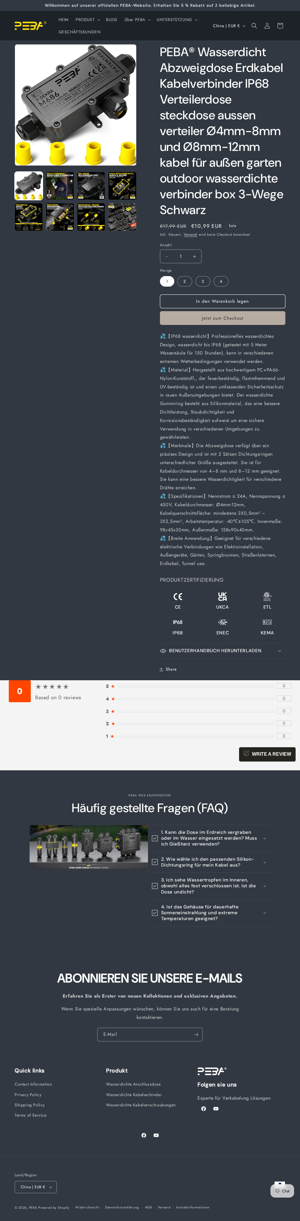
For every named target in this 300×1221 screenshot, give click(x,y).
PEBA (33, 1207)
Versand (190, 234)
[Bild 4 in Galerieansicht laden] (122, 186)
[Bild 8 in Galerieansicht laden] (122, 217)
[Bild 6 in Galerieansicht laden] (60, 217)
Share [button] (171, 669)
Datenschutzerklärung (122, 1207)
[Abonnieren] (196, 1034)
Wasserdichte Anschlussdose (133, 1084)
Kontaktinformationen (193, 1207)
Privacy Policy (28, 1095)
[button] (87, 19)
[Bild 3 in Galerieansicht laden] (91, 186)
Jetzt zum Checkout (222, 318)
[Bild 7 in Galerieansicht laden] (91, 217)
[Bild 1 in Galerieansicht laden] (29, 186)
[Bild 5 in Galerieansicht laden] (29, 217)
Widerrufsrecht (87, 1207)
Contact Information (33, 1084)
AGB (148, 1207)
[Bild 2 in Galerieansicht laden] (60, 186)
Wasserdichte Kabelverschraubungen (141, 1105)
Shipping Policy (30, 1105)
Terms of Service (31, 1115)
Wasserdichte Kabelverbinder (134, 1095)
